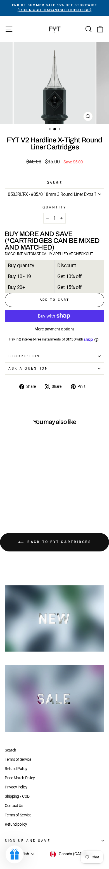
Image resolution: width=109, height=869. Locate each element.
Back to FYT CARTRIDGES (58, 542)
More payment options (54, 329)
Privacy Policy (16, 787)
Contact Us (14, 805)
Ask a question (28, 368)
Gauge (55, 183)
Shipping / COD (17, 796)
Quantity (54, 207)
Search (10, 750)
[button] (14, 854)
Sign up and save (28, 841)
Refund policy (16, 824)
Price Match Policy (20, 778)
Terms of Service (18, 759)
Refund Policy (16, 768)
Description (24, 356)
